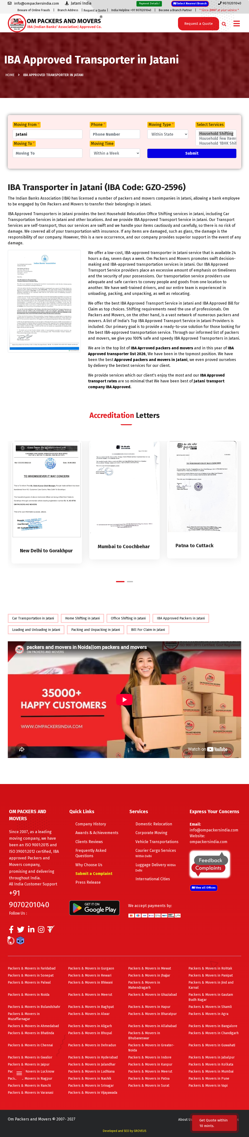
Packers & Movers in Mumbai (210, 1071)
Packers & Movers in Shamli (210, 1007)
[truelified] (51, 931)
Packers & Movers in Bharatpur (152, 1014)
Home (10, 75)
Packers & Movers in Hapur (149, 1007)
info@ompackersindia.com (214, 830)
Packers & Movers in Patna (148, 1078)
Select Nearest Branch (191, 3)
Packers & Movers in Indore (149, 1057)
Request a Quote (95, 10)
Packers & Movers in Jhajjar (149, 975)
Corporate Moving (151, 832)
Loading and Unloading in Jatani (36, 630)
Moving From (26, 124)
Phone (98, 124)
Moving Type (161, 124)
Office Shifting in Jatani (128, 618)
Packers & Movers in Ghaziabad (152, 995)
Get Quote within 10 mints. (213, 1123)
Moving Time (102, 143)
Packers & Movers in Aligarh (90, 1026)
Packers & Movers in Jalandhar (92, 1064)
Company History (90, 824)
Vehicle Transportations (156, 841)
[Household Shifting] (216, 133)
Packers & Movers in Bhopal (90, 1033)
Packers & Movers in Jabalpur (211, 1057)
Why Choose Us (88, 865)
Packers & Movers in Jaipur (29, 1064)
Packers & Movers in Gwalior (30, 1057)
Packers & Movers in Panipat (210, 975)
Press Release (88, 882)
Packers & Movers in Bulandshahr (34, 1007)
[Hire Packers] (21, 941)
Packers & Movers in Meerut (90, 995)
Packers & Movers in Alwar (89, 1014)
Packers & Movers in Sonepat (30, 975)
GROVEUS (140, 1131)
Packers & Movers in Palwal (29, 982)
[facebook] (11, 931)
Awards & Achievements (96, 832)
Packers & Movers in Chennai (30, 1045)
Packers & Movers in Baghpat (91, 1007)
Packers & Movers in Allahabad (152, 1026)
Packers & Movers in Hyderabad (93, 1057)
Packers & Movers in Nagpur (30, 1078)
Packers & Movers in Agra (208, 1014)
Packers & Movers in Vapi (208, 1086)
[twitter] (21, 931)
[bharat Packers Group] (12, 941)
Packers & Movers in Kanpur (150, 1064)
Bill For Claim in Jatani (148, 630)
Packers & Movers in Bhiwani (90, 982)
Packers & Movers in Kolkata (210, 1064)
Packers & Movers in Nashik (89, 1078)
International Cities (152, 879)
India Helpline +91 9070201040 (131, 10)
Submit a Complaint (93, 873)
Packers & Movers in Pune (208, 1078)
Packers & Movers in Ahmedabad (33, 1026)
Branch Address (68, 10)
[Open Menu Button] (236, 24)
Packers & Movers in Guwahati (211, 1045)
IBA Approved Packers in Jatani (181, 618)
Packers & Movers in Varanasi (30, 1093)
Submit (191, 153)
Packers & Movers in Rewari (89, 975)
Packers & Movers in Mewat (149, 968)
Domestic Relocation (153, 824)
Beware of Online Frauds (34, 10)
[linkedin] (31, 931)
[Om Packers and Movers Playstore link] (94, 907)
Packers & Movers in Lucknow (31, 1071)
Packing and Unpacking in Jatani (95, 630)
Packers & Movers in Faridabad (31, 968)
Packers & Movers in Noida (28, 995)
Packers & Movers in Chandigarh (213, 1033)
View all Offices (205, 887)
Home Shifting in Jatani (82, 618)
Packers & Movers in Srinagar (91, 1086)
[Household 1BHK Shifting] (216, 143)
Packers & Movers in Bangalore (212, 1026)
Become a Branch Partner (175, 10)
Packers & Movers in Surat (148, 1086)
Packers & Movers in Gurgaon (91, 968)
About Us (185, 1120)
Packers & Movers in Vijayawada (92, 1093)
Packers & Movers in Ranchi (29, 1086)
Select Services (210, 124)
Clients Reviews (89, 841)
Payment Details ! (149, 3)
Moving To (24, 143)
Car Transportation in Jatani (33, 618)
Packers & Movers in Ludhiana (91, 1071)
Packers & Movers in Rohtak (210, 968)
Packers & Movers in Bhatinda (31, 1033)
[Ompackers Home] (55, 22)
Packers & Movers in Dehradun (92, 1045)
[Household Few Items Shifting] (216, 138)
